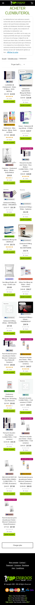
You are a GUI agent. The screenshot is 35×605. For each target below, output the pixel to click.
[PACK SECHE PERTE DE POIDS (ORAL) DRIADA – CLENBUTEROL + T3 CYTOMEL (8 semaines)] (9, 465)
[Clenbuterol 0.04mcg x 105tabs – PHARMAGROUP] (25, 307)
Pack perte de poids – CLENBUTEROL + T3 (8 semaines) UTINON (26, 400)
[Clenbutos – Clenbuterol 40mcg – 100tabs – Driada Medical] (9, 155)
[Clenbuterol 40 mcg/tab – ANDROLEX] (9, 229)
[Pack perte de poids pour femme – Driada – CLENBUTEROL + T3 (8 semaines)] (25, 424)
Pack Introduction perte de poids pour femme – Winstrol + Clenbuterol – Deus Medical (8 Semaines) (9, 358)
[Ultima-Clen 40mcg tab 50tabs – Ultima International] (25, 270)
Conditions (20, 568)
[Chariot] (32, 3)
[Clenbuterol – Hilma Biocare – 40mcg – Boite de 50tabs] (9, 117)
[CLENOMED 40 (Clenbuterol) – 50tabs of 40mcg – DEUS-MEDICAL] (9, 75)
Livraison (17, 565)
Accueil (4, 59)
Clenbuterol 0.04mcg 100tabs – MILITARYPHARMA (25, 246)
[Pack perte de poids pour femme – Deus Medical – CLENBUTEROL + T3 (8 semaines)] (25, 153)
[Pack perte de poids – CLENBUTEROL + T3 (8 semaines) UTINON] (25, 386)
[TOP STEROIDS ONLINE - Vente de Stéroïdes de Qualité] (17, 579)
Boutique (25, 565)
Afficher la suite (12, 52)
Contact (22, 562)
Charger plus (17, 545)
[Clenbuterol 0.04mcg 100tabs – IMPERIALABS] (9, 309)
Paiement (9, 565)
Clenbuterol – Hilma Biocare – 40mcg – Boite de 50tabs (9, 130)
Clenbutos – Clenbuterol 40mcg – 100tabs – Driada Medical (9, 170)
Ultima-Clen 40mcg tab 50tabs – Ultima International (25, 284)
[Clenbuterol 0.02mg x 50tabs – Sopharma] (25, 195)
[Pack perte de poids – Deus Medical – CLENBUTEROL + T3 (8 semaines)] (9, 423)
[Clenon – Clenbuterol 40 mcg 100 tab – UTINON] (25, 116)
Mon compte (13, 562)
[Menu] (3, 3)
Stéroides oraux (13, 59)
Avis (13, 568)
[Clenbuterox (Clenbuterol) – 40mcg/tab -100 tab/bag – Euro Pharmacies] (9, 384)
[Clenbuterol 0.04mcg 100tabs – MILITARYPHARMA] (25, 231)
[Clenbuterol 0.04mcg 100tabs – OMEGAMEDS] (9, 193)
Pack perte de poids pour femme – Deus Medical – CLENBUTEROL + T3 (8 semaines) (26, 167)
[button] (9, 101)
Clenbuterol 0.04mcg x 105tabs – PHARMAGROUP (25, 319)
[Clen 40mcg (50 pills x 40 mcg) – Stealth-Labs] (9, 270)
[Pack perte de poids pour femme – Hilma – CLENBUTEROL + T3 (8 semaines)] (25, 345)
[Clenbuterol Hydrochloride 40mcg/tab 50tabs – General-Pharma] (25, 77)
